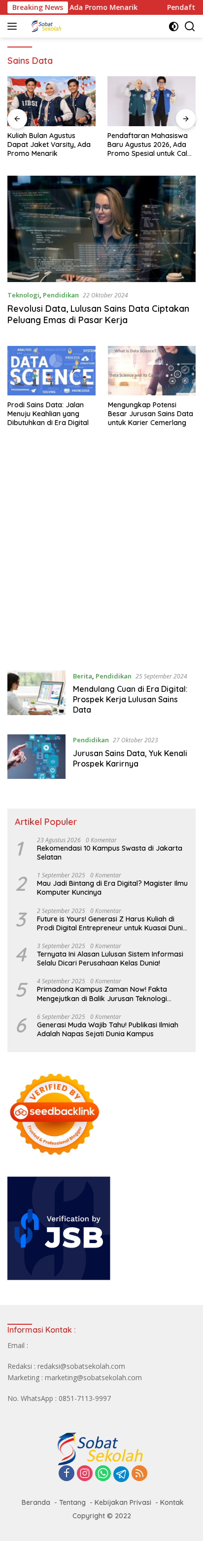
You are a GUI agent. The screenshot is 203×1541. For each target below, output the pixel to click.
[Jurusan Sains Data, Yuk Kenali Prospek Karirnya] (36, 756)
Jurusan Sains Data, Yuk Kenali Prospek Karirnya (130, 758)
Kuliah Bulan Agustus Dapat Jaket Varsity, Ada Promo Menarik (49, 144)
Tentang (72, 1502)
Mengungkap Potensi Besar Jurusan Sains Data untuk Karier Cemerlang (150, 413)
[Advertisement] (101, 554)
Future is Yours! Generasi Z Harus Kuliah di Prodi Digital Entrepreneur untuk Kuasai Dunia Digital (112, 923)
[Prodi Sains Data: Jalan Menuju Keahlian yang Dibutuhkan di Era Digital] (51, 370)
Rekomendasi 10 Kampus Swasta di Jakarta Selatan (109, 853)
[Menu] (14, 26)
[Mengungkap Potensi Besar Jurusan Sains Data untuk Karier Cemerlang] (152, 370)
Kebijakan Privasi (123, 1502)
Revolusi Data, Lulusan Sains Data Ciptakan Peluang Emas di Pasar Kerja (98, 314)
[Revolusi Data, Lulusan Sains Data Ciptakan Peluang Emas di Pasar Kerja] (101, 229)
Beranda (36, 1502)
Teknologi (23, 294)
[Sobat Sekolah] (73, 26)
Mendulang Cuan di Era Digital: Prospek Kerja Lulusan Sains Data (130, 699)
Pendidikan (61, 294)
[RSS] (139, 1474)
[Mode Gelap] (173, 26)
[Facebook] (66, 1474)
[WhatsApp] (103, 1474)
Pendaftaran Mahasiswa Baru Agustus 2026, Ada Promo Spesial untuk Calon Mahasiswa (151, 144)
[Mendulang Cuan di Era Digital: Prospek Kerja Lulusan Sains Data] (36, 695)
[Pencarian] (190, 26)
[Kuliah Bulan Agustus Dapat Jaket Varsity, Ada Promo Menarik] (51, 101)
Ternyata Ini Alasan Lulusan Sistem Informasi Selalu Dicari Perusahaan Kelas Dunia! (110, 958)
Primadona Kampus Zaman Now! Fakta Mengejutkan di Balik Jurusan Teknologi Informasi (102, 994)
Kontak (172, 1502)
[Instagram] (85, 1474)
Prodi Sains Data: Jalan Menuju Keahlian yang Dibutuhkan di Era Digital (48, 413)
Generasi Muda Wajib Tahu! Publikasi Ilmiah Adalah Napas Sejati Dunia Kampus (107, 1029)
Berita (82, 676)
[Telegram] (121, 1474)
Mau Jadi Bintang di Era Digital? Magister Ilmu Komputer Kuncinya (112, 888)
